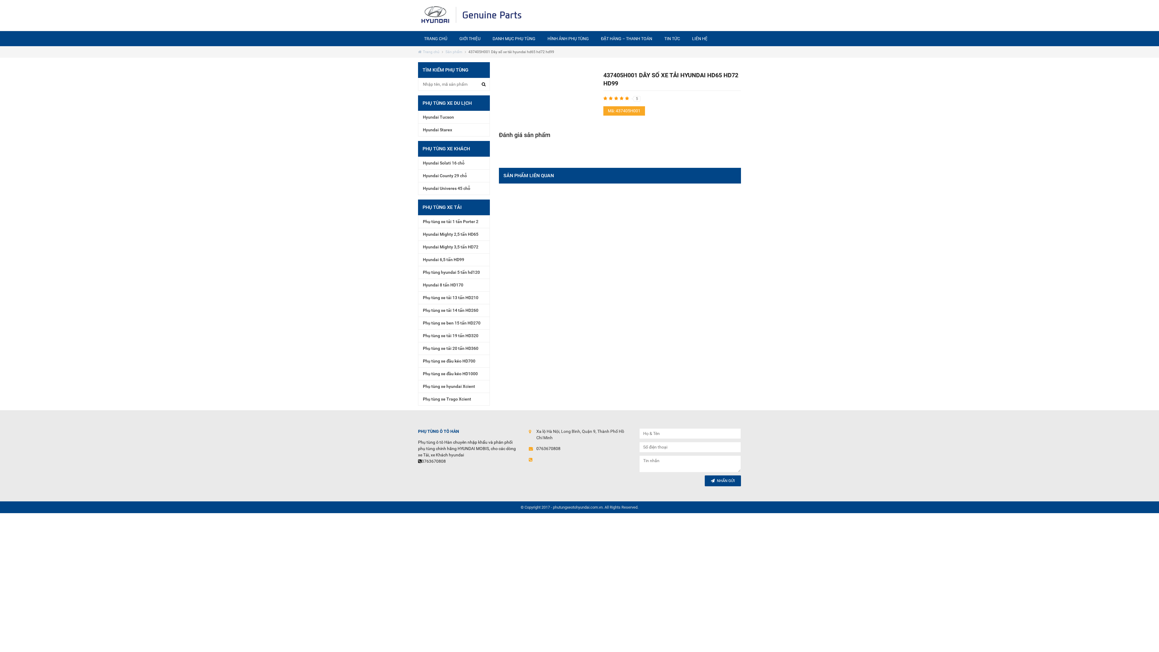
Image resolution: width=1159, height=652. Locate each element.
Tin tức (672, 38)
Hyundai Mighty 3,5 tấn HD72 (450, 247)
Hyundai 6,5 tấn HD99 (443, 259)
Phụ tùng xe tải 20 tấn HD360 (450, 348)
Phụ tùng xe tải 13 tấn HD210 (450, 297)
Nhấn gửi (726, 480)
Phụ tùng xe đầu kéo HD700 (449, 361)
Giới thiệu (470, 38)
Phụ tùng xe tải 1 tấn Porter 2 (450, 221)
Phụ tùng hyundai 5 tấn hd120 (451, 272)
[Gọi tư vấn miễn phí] (633, 15)
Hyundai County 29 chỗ (445, 175)
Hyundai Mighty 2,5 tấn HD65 (450, 234)
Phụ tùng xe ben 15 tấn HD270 (452, 323)
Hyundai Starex (437, 129)
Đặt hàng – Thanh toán (626, 38)
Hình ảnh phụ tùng (568, 38)
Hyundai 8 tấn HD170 (443, 285)
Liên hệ (699, 38)
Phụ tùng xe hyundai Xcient (449, 386)
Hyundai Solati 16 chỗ (444, 163)
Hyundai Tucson (438, 117)
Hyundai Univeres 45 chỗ (446, 188)
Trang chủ (435, 38)
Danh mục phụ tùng (514, 38)
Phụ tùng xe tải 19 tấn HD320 (450, 335)
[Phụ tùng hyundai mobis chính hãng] (472, 15)
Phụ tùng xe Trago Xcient (447, 399)
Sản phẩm (453, 52)
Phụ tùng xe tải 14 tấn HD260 (450, 310)
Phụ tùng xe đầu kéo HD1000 (450, 373)
